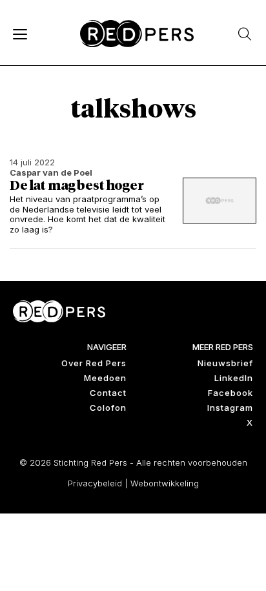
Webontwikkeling (164, 483)
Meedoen (105, 378)
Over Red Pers (94, 363)
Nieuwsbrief (225, 363)
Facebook (230, 393)
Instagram (230, 407)
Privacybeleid (95, 483)
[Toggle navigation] (19, 34)
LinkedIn (233, 378)
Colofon (108, 407)
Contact (108, 393)
